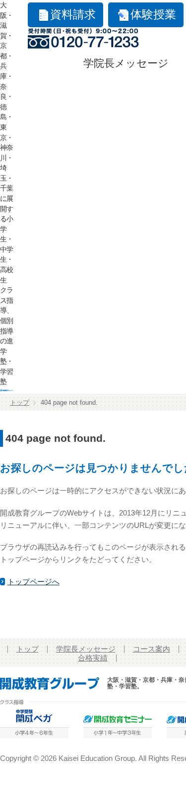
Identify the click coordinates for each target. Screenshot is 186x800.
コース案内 (151, 649)
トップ (19, 402)
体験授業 (153, 14)
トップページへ (33, 582)
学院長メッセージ (126, 63)
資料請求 (73, 14)
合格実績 (93, 658)
